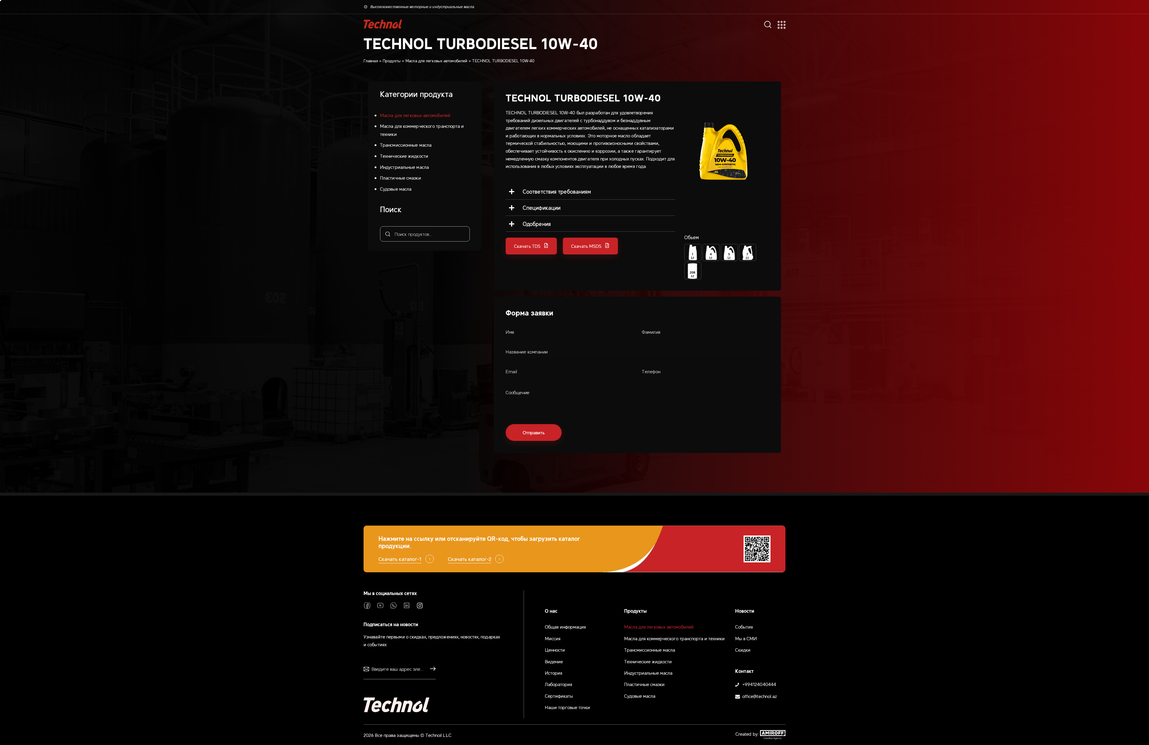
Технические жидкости (404, 155)
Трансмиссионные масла (405, 144)
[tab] (590, 191)
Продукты (392, 60)
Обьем (691, 236)
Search (387, 234)
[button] (531, 246)
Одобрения (537, 223)
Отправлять (431, 669)
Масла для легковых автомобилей (436, 60)
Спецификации (541, 207)
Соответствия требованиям (557, 191)
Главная (371, 60)
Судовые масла (395, 188)
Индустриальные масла (404, 166)
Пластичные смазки (400, 177)
